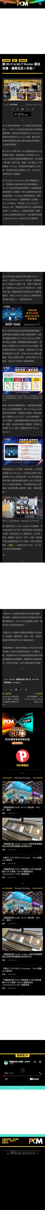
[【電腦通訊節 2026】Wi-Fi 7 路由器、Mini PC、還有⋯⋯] (22, 792)
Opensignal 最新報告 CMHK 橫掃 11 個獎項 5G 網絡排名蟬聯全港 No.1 (11, 700)
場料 (14, 60)
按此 (11, 545)
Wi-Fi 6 (12, 679)
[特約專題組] (22, 755)
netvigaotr (16, 682)
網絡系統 (23, 60)
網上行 (28, 679)
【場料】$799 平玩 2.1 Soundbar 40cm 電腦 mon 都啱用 (22, 858)
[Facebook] (12, 109)
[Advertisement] (22, 30)
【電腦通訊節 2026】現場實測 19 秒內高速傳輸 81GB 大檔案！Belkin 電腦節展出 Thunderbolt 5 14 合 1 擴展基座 (21, 871)
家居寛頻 (7, 682)
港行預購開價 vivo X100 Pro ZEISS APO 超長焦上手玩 (33, 699)
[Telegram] (22, 109)
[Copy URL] (27, 109)
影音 (3, 863)
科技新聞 (6, 60)
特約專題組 (14, 104)
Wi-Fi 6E (35, 679)
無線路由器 (20, 679)
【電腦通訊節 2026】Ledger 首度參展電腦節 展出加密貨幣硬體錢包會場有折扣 (23, 845)
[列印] (32, 109)
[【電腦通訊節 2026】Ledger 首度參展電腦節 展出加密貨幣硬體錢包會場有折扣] (22, 829)
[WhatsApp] (17, 109)
